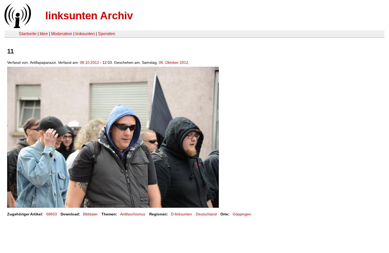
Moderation (61, 33)
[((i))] (17, 26)
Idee (44, 33)
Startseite (28, 33)
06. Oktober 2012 (173, 62)
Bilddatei (90, 214)
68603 (51, 214)
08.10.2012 (89, 62)
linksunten (85, 33)
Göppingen (242, 214)
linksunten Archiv (89, 15)
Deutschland (206, 214)
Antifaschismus (132, 214)
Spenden (106, 33)
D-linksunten (181, 214)
